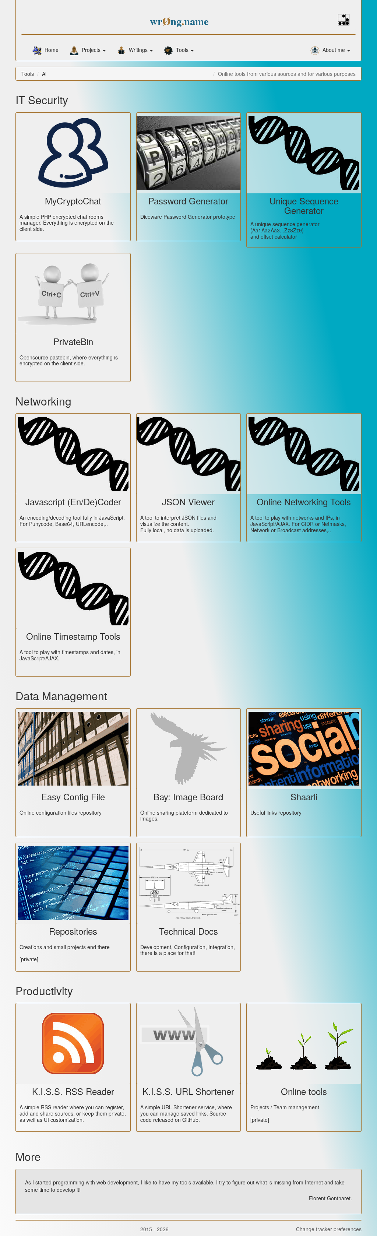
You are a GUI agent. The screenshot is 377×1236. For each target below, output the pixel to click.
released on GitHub (175, 1119)
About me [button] (333, 49)
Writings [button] (137, 49)
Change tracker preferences (327, 1229)
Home (50, 49)
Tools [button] (181, 49)
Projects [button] (90, 49)
